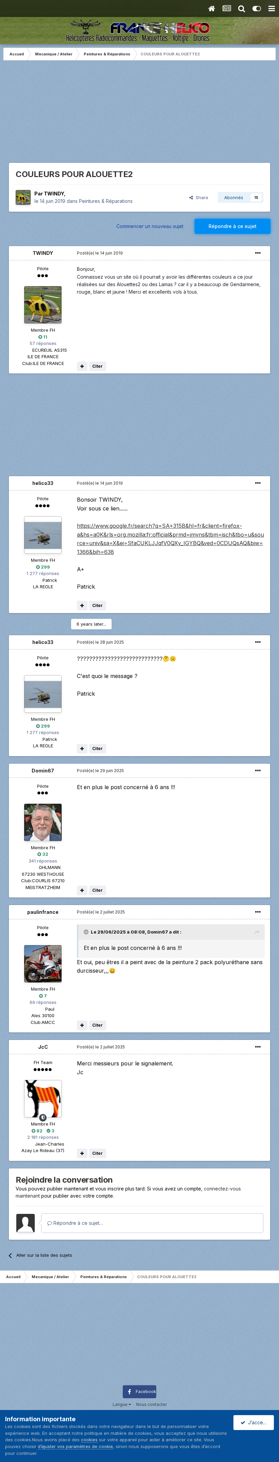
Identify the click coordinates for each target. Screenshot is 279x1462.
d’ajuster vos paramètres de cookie (75, 1446)
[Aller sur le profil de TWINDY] (23, 197)
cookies (89, 1439)
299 (45, 567)
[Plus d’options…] (258, 253)
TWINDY (54, 193)
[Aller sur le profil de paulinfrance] (43, 963)
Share (200, 197)
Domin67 (43, 770)
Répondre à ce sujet (233, 226)
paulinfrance (43, 912)
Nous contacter (151, 1404)
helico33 (42, 483)
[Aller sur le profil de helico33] (43, 535)
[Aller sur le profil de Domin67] (43, 822)
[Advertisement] (139, 114)
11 (44, 337)
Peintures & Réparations (106, 201)
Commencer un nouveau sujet (149, 226)
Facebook (146, 1391)
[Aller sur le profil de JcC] (43, 1098)
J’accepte (257, 1422)
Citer (97, 366)
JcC (43, 1047)
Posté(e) (100, 253)
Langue (121, 1404)
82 (39, 1130)
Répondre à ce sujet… (77, 1223)
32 (44, 854)
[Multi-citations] (82, 366)
